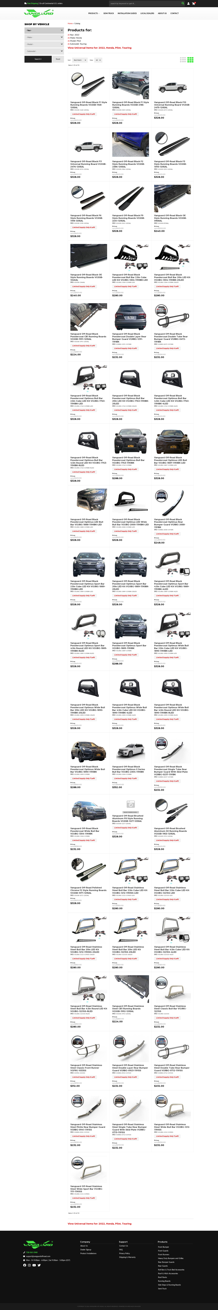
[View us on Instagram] (29, 1266)
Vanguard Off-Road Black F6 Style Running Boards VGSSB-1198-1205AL (86, 218)
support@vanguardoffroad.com (38, 1256)
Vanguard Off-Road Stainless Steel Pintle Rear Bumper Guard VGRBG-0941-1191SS (87, 1127)
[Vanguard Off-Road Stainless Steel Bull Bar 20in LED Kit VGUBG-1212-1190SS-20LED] (88, 929)
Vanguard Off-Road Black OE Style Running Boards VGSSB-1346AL (86, 277)
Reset (58, 59)
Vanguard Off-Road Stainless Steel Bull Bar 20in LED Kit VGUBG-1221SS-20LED (128, 949)
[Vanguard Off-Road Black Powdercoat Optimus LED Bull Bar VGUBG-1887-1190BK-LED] (172, 440)
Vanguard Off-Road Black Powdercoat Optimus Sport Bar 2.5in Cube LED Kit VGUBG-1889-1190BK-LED (87, 585)
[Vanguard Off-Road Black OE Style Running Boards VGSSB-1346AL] (88, 257)
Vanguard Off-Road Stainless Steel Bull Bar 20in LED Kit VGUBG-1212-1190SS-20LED (86, 949)
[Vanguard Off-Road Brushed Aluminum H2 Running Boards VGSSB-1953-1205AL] (172, 811)
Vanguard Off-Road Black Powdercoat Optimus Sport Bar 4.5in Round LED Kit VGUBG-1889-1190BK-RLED (88, 647)
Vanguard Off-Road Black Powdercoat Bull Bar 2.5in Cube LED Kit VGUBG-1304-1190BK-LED (130, 277)
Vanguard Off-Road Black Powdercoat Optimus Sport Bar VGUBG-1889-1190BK (129, 646)
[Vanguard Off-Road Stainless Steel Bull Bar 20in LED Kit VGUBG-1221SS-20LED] (130, 929)
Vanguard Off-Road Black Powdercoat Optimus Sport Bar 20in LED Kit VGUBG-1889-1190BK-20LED (130, 585)
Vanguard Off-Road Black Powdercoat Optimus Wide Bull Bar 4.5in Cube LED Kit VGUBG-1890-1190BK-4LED (129, 709)
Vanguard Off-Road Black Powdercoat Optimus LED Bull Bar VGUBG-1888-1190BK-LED (86, 522)
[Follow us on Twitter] (39, 1266)
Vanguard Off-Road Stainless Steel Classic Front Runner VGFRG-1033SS (86, 1068)
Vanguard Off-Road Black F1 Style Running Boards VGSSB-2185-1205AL (130, 105)
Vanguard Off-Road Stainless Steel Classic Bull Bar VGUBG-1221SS (170, 1009)
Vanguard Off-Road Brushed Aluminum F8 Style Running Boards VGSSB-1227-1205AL (127, 818)
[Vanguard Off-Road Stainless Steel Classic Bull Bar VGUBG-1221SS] (172, 989)
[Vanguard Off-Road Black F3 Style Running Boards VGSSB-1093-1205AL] (172, 144)
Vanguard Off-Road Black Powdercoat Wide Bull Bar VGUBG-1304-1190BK (84, 831)
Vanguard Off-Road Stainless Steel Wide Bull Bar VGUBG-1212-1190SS (172, 1127)
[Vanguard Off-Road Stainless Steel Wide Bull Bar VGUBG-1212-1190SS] (172, 1107)
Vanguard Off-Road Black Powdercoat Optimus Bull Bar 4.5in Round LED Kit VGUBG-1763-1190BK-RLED (88, 461)
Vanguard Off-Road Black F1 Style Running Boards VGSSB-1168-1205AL (88, 105)
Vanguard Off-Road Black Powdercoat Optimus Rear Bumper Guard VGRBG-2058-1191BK (169, 523)
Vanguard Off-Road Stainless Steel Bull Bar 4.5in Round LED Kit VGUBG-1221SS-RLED (88, 1009)
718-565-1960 (31, 1252)
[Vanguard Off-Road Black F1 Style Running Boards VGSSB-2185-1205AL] (130, 85)
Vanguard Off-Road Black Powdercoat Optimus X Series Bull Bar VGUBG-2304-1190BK (128, 769)
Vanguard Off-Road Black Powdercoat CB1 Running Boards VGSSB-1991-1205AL (88, 336)
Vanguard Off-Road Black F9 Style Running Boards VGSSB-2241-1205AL (128, 218)
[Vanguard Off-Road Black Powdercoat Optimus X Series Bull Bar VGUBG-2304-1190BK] (130, 749)
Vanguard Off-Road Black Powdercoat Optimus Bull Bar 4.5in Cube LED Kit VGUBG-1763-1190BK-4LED (171, 399)
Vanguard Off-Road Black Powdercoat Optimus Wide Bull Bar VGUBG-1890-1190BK (87, 769)
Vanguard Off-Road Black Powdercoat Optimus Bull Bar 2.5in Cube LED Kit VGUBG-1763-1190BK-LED (87, 399)
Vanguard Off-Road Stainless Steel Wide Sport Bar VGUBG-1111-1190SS (86, 1189)
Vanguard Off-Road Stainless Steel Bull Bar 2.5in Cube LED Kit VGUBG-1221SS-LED (171, 890)
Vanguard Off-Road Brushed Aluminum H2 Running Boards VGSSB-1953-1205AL (170, 831)
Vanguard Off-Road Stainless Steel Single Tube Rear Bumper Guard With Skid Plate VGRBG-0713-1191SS (129, 1128)
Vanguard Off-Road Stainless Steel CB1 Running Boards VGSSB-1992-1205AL (128, 1009)
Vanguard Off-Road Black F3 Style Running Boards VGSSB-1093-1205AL (170, 164)
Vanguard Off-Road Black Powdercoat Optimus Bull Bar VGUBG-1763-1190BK (128, 460)
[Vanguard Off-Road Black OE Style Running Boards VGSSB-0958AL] (172, 198)
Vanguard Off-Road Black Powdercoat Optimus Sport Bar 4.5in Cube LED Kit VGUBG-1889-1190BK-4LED (171, 585)
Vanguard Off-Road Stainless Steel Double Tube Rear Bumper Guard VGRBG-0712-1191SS (171, 1068)
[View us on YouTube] (34, 1266)
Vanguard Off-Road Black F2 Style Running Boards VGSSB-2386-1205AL (128, 164)
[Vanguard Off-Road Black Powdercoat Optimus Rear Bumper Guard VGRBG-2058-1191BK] (172, 502)
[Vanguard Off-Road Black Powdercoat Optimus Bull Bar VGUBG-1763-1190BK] (130, 440)
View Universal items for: (99, 47)
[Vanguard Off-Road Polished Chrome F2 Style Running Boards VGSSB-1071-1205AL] (88, 870)
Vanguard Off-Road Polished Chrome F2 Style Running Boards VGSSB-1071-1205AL (88, 890)
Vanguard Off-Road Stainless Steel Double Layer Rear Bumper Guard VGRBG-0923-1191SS (130, 1068)
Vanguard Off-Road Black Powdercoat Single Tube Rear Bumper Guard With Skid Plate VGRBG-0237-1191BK (171, 770)
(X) (69, 35)
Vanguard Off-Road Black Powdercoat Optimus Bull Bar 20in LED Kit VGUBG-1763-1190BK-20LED (130, 399)
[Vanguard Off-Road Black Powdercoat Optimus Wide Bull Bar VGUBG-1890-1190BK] (88, 749)
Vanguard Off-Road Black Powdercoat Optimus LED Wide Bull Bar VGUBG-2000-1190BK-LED (130, 522)
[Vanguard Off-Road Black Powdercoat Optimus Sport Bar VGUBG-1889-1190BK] (130, 626)
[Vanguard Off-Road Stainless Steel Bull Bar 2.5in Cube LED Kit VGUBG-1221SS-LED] (172, 870)
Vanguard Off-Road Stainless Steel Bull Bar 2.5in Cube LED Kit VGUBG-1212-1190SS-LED (129, 890)
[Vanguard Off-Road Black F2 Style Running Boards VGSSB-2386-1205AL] (130, 144)
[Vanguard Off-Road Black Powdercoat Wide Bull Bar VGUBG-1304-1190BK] (88, 811)
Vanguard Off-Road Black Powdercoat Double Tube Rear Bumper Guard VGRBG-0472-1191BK (171, 338)
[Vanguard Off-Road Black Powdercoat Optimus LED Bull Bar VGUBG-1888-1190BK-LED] (88, 502)
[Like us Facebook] (25, 1266)
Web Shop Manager (134, 1306)
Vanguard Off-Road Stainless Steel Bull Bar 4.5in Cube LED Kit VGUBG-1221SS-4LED (171, 949)
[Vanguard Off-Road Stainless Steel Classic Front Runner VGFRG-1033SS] (88, 1048)
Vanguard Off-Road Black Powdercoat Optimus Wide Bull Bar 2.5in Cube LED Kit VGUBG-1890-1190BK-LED (171, 647)
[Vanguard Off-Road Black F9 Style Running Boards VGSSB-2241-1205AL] (130, 198)
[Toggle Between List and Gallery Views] (187, 59)
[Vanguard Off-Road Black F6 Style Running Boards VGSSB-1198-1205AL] (88, 198)
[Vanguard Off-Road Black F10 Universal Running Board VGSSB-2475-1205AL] (172, 85)
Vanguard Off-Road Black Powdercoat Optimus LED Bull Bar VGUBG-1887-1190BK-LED (170, 460)
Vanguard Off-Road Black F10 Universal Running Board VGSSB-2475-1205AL (172, 105)
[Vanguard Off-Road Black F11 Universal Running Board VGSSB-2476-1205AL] (88, 144)
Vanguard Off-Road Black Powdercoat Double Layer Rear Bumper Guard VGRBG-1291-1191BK (129, 338)
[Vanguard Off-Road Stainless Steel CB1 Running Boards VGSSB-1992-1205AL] (130, 989)
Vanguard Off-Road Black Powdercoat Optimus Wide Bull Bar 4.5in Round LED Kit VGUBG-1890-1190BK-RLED (171, 709)
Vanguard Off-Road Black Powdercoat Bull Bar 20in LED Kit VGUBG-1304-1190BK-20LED (172, 277)
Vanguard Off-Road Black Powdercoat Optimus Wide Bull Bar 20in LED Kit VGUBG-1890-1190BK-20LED (87, 709)
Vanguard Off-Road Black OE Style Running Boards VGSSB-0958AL (170, 218)
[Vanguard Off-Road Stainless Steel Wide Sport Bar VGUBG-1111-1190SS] (88, 1169)
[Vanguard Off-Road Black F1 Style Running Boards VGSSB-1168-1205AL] (88, 85)
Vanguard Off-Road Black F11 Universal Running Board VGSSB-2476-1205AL (88, 164)
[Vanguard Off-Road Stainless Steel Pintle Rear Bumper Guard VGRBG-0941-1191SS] (88, 1107)
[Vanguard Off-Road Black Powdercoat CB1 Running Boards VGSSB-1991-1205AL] (88, 316)
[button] (147, 4)
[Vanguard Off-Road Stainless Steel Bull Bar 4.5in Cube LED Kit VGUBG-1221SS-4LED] (172, 929)
